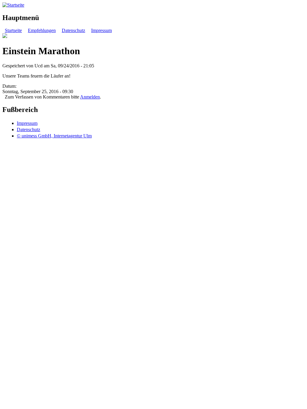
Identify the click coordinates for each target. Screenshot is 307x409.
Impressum (101, 30)
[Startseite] (13, 4)
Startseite (13, 30)
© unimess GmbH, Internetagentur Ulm (54, 135)
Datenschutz (73, 30)
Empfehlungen (42, 30)
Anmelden (90, 96)
